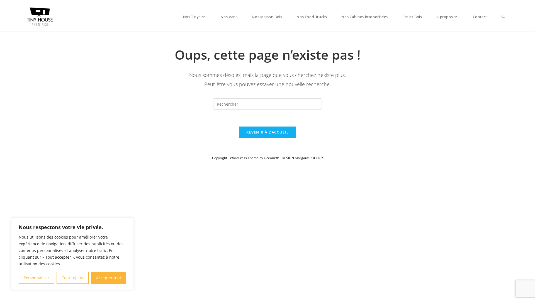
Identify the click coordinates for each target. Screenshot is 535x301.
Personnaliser (36, 277)
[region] (72, 254)
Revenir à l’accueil (267, 132)
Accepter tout (108, 277)
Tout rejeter (73, 277)
